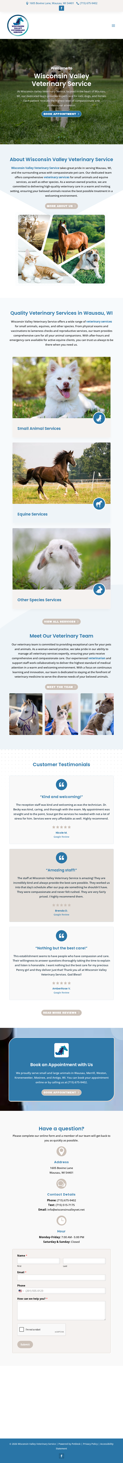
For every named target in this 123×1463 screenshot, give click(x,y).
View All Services (60, 621)
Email (21, 1272)
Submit (25, 1344)
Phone (21, 1285)
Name (22, 1255)
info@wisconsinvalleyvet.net (66, 1209)
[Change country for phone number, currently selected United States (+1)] (21, 1291)
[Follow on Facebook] (61, 8)
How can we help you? (32, 1298)
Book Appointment (60, 114)
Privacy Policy (90, 1443)
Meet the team (60, 687)
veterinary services (56, 177)
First (19, 1266)
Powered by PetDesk (69, 1443)
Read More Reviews (60, 1012)
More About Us (60, 206)
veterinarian (96, 658)
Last (65, 1266)
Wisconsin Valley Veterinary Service (35, 168)
